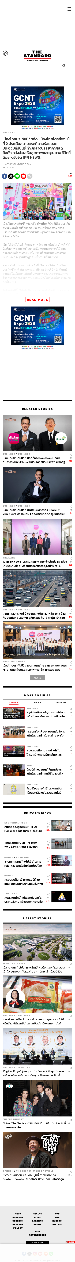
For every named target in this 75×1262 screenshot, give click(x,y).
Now (57, 1217)
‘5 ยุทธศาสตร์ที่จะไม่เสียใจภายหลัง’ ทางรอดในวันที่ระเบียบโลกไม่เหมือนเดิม (23, 863)
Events (57, 1221)
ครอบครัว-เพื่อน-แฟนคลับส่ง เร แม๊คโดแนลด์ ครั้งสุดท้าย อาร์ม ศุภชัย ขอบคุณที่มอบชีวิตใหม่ (46, 733)
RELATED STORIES (37, 409)
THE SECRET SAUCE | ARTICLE (35, 1171)
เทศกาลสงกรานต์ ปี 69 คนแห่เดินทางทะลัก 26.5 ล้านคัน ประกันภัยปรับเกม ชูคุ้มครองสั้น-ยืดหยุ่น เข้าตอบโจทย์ (34, 615)
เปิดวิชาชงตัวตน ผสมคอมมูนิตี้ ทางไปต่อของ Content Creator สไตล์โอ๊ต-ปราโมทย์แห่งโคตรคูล (33, 1177)
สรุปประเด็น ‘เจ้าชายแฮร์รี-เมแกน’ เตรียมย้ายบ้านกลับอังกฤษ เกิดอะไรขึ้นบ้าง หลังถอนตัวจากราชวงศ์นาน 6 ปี (23, 882)
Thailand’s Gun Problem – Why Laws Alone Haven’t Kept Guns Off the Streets (22, 845)
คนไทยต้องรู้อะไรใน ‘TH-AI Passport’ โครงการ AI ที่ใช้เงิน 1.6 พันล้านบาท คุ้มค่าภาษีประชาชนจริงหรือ (23, 829)
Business (9, 454)
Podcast (17, 1217)
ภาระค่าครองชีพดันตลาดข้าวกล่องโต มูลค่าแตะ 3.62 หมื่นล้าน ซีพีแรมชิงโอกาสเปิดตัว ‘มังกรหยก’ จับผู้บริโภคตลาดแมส (33, 1021)
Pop (57, 1214)
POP (29, 765)
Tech (23, 822)
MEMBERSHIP (37, 1242)
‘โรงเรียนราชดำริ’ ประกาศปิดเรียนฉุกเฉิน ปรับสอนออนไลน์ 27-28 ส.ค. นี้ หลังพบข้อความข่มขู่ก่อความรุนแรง (44, 790)
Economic (11, 822)
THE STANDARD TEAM (19, 164)
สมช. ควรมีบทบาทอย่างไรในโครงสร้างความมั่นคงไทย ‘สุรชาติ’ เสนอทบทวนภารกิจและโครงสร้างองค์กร (44, 752)
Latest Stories (37, 918)
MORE (37, 677)
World (8, 857)
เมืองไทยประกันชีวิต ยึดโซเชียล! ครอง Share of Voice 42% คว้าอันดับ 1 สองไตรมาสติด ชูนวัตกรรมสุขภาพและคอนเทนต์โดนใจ (34, 512)
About (37, 1224)
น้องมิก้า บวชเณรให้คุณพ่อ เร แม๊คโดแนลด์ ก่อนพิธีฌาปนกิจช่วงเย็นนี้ (45, 771)
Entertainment (13, 1119)
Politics (33, 708)
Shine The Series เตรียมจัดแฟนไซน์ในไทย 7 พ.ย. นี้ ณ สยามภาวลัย (34, 1125)
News (21, 661)
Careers (37, 1221)
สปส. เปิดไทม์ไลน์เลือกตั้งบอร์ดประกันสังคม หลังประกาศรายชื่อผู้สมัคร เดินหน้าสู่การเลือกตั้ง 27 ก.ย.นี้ (23, 900)
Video (37, 1217)
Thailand (9, 132)
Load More (37, 1187)
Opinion (8, 1171)
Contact (57, 1224)
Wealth (37, 1214)
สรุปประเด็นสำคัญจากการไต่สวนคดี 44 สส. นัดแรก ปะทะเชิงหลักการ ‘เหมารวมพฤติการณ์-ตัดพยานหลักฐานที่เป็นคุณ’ (46, 714)
